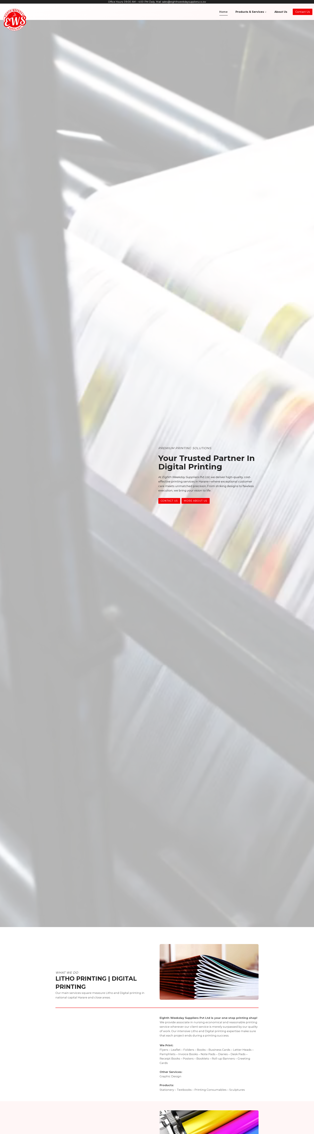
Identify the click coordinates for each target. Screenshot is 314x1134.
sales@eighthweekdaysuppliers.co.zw (184, 1)
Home (223, 11)
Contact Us (302, 11)
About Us (280, 11)
